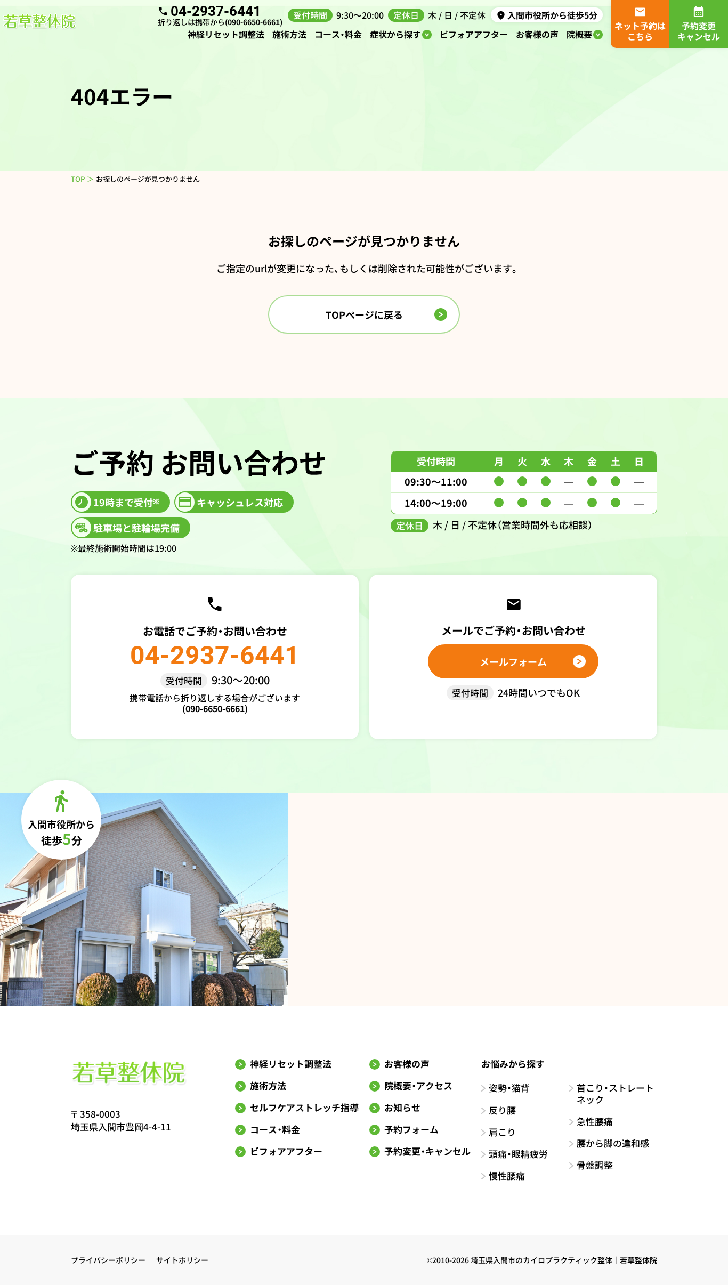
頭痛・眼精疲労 (518, 1153)
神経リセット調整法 (226, 34)
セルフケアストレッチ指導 (304, 1107)
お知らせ (402, 1107)
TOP (78, 179)
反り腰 (502, 1110)
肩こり (502, 1131)
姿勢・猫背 (509, 1087)
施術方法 (289, 34)
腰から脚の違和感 (613, 1143)
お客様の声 (537, 34)
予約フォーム (411, 1129)
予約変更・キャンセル (427, 1150)
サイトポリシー (182, 1260)
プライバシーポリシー (108, 1260)
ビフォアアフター (474, 34)
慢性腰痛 (507, 1175)
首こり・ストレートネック (615, 1093)
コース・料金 (338, 34)
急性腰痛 (595, 1121)
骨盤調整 (595, 1164)
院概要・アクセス (418, 1085)
